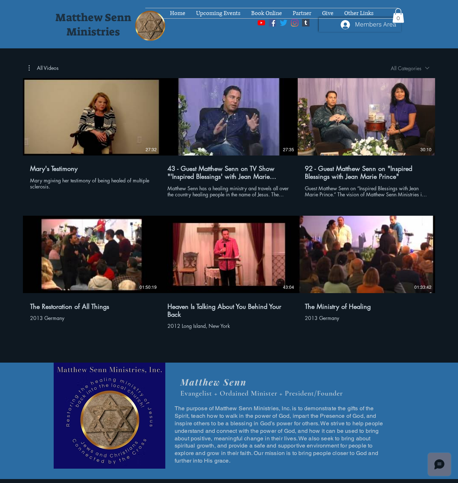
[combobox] (410, 68)
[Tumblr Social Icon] (306, 23)
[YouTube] (261, 23)
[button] (398, 15)
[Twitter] (283, 23)
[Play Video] (91, 117)
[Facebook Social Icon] (272, 23)
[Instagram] (294, 23)
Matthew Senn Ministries (93, 24)
